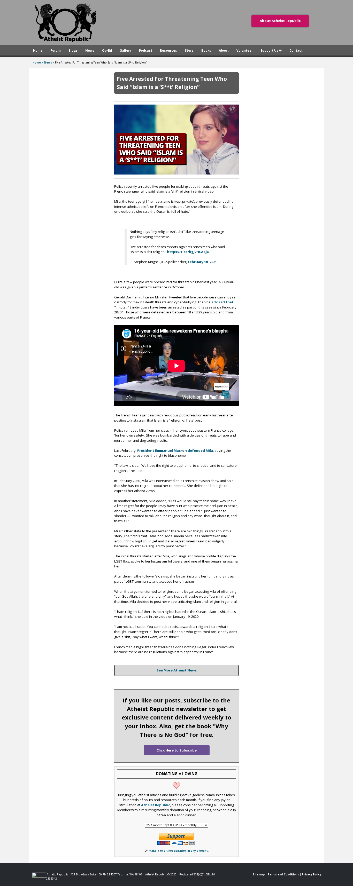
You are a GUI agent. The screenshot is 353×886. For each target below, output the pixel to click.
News (89, 50)
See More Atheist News (177, 670)
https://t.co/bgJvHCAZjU (188, 251)
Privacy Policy (311, 874)
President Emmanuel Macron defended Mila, (175, 450)
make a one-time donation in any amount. (179, 850)
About (224, 50)
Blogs (73, 50)
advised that (222, 302)
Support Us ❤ (271, 50)
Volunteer (244, 50)
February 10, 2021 (202, 261)
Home (38, 50)
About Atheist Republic (280, 20)
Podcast (145, 50)
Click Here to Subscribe (177, 750)
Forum (55, 50)
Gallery (125, 50)
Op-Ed (107, 50)
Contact (296, 50)
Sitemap (259, 874)
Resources (168, 50)
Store (189, 50)
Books (206, 50)
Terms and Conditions (283, 874)
